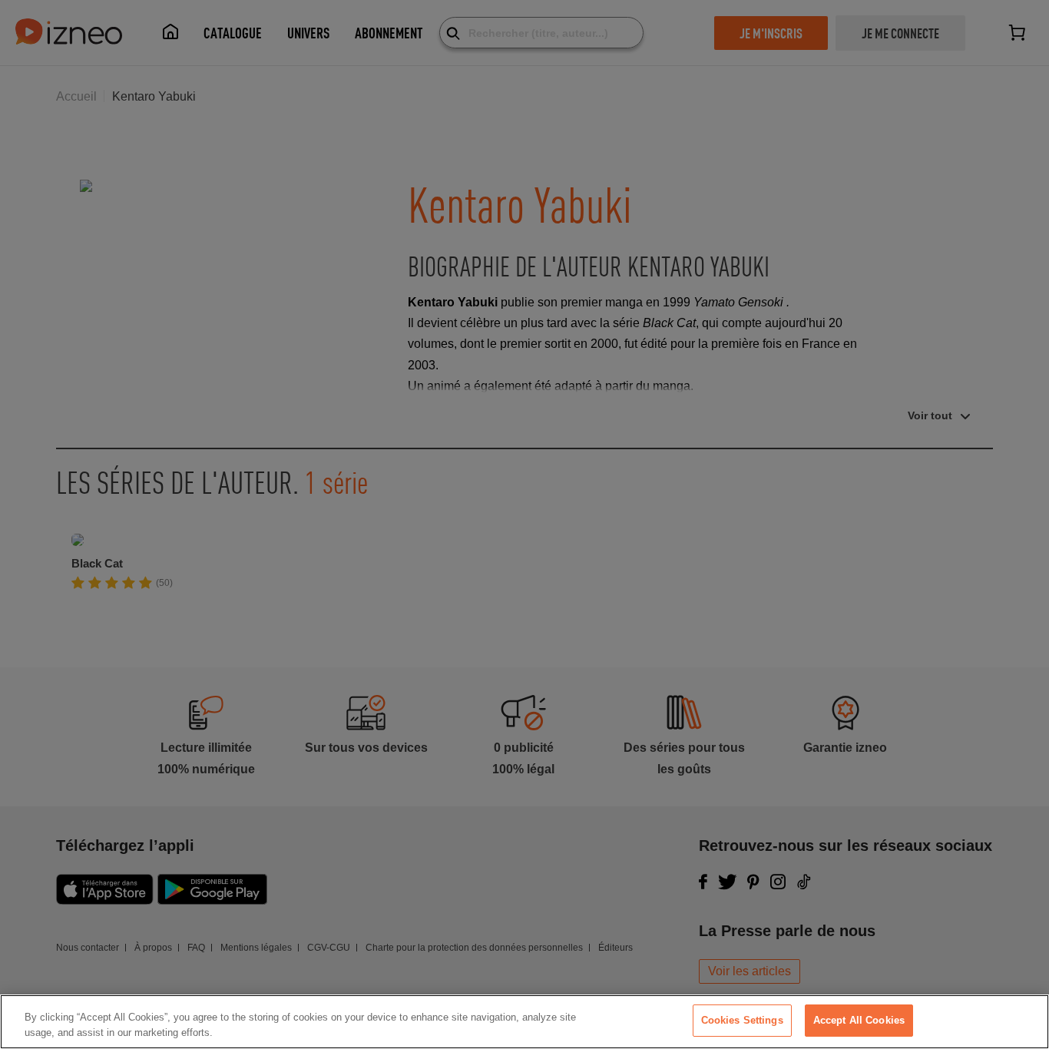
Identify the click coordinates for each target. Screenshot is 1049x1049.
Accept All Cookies (859, 1020)
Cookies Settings (742, 1020)
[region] (524, 1021)
